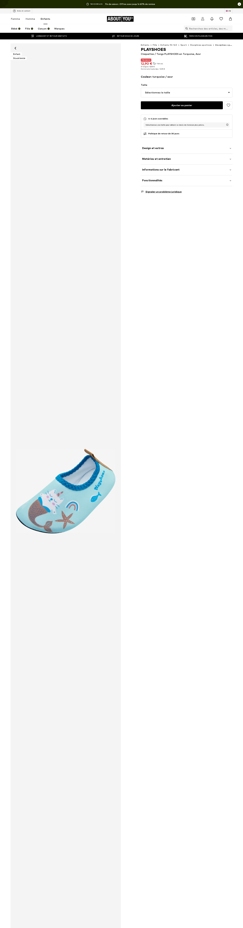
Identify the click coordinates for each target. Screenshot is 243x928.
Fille (155, 45)
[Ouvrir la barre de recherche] (186, 28)
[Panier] (230, 19)
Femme (15, 18)
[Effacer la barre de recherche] (230, 28)
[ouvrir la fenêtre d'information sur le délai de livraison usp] (227, 125)
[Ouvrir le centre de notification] (212, 19)
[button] (187, 92)
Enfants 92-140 (169, 45)
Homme (30, 18)
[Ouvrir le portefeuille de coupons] (193, 19)
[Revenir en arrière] (15, 48)
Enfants (45, 18)
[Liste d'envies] (221, 19)
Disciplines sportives (201, 45)
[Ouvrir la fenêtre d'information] (239, 4)
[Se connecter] (203, 19)
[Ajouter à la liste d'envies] (228, 105)
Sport (184, 45)
